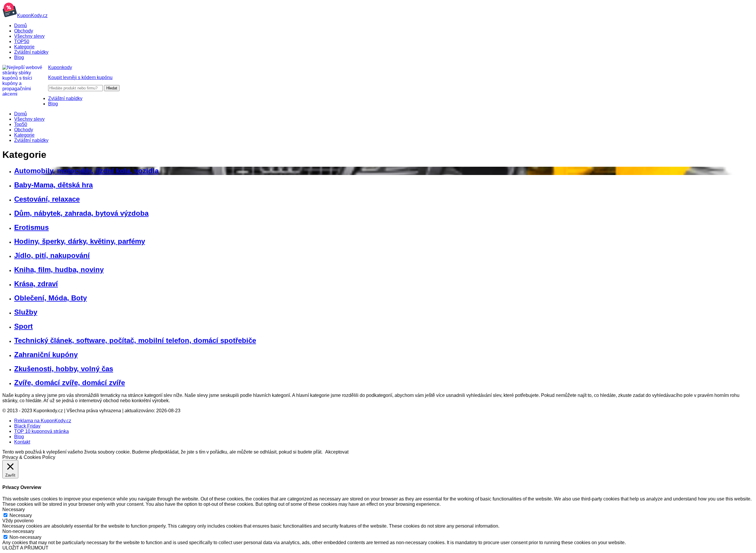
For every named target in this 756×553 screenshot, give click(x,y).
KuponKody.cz (32, 15)
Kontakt (22, 441)
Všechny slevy (29, 36)
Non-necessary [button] (18, 531)
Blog (19, 57)
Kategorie (24, 46)
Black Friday (27, 425)
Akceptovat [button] (336, 451)
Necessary (20, 515)
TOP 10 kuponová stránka (41, 431)
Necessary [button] (13, 509)
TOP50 (21, 41)
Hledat (111, 88)
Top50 (20, 124)
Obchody (23, 30)
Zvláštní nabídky (31, 52)
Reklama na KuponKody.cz (42, 420)
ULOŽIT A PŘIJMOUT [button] (25, 547)
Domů (20, 25)
